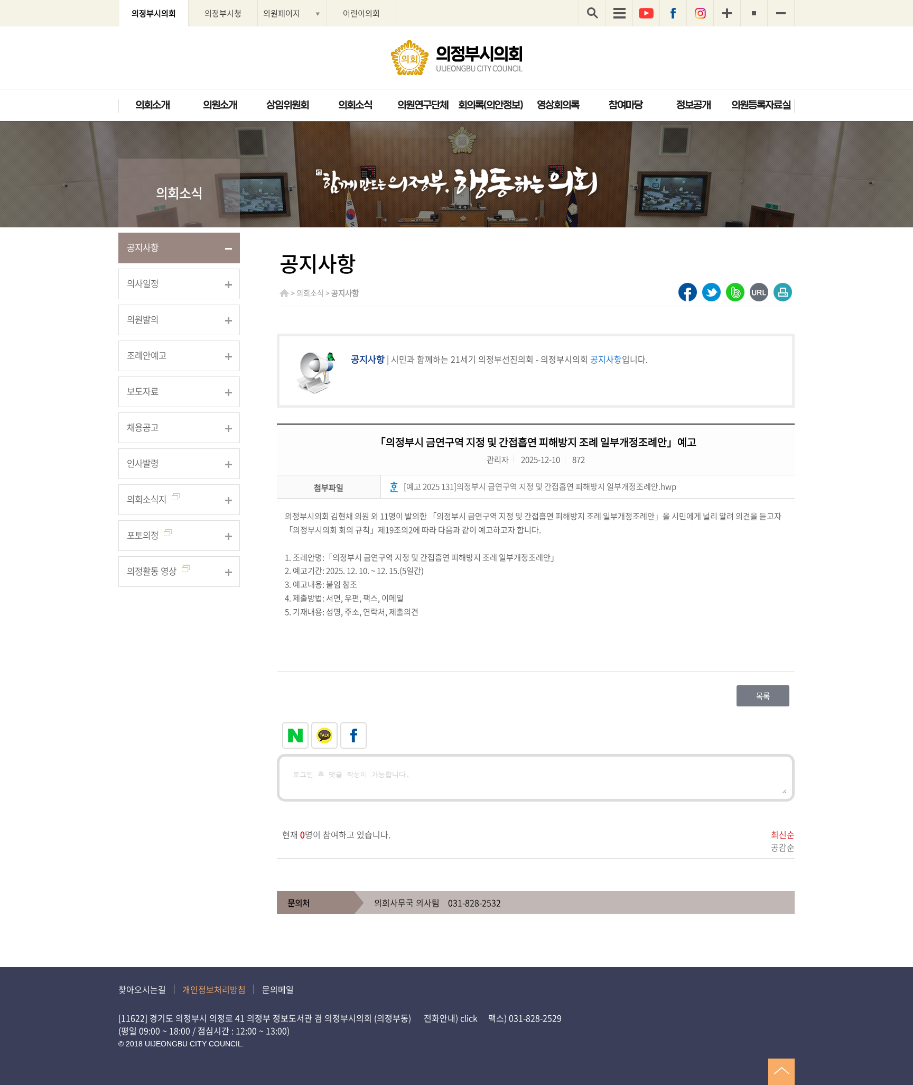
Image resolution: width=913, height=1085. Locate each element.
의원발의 (143, 319)
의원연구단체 (422, 105)
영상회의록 (558, 105)
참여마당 (625, 105)
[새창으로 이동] (687, 292)
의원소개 (220, 105)
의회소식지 (146, 499)
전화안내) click (451, 1018)
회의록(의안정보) (490, 105)
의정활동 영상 (151, 571)
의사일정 (143, 283)
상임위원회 (287, 105)
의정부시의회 (154, 13)
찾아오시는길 (142, 989)
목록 (763, 696)
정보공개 (693, 105)
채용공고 (143, 427)
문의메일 (278, 989)
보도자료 (143, 391)
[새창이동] (646, 13)
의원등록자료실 (760, 105)
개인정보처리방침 (214, 989)
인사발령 (143, 463)
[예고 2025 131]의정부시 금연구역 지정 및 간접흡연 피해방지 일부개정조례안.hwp (540, 486)
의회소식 (355, 105)
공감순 (783, 847)
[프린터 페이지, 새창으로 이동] (783, 292)
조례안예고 (146, 355)
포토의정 (143, 535)
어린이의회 (361, 13)
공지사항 (143, 247)
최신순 (783, 834)
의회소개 (152, 105)
